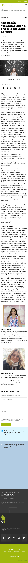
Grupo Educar (3, 9)
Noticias (17, 549)
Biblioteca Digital (14, 556)
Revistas (8, 9)
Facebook (7, 446)
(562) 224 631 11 (8, 529)
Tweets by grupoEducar (9, 436)
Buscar (19, 1)
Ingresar (12, 499)
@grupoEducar (8, 434)
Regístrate (4, 499)
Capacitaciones (7, 552)
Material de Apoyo (19, 552)
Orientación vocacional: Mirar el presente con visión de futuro (13, 10)
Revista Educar (10, 554)
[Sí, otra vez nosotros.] (22, 558)
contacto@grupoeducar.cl (9, 531)
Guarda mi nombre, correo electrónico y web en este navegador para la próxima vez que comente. (12, 420)
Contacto (25, 1)
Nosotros (10, 549)
